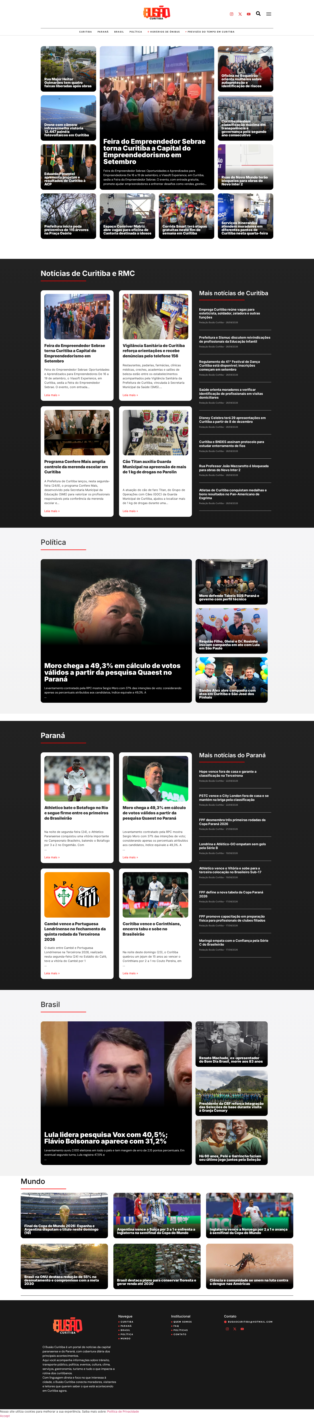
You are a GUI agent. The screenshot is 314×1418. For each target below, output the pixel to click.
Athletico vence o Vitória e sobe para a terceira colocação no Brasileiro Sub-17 (230, 870)
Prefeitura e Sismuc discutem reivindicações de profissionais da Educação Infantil (234, 339)
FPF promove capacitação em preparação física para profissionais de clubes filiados (232, 918)
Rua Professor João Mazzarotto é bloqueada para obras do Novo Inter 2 (234, 468)
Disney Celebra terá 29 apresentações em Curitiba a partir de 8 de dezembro (232, 420)
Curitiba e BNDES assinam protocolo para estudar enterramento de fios (231, 444)
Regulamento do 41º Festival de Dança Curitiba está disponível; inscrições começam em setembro (229, 365)
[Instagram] (231, 14)
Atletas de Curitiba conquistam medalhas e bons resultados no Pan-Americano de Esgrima (233, 494)
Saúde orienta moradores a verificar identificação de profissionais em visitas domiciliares (231, 393)
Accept (5, 1416)
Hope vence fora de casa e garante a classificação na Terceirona (227, 773)
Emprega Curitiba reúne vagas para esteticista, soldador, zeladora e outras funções (229, 313)
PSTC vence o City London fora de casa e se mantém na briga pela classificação (234, 798)
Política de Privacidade (123, 1411)
